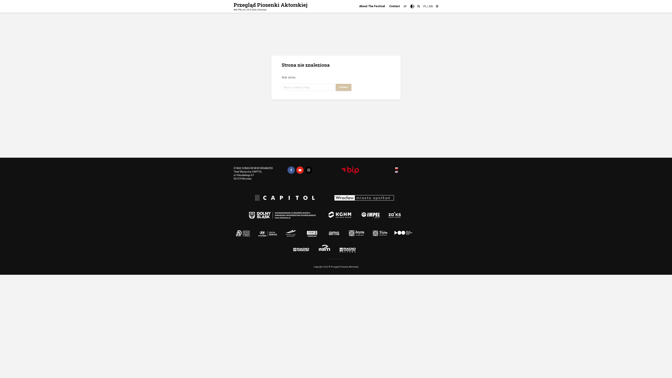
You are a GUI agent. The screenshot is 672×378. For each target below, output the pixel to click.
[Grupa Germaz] (283, 230)
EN (431, 6)
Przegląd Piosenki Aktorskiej (270, 4)
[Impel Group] (365, 212)
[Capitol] (283, 198)
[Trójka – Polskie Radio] (372, 230)
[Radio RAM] (325, 248)
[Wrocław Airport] (301, 230)
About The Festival (372, 6)
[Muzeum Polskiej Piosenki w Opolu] (244, 230)
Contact (394, 6)
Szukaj (343, 87)
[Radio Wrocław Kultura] (356, 248)
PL (425, 6)
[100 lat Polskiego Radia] (398, 230)
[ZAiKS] (395, 212)
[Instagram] (308, 170)
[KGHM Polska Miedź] (337, 212)
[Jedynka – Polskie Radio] (350, 230)
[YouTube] (300, 170)
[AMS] (332, 230)
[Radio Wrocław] (295, 248)
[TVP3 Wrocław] (318, 230)
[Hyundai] (265, 230)
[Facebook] (291, 170)
